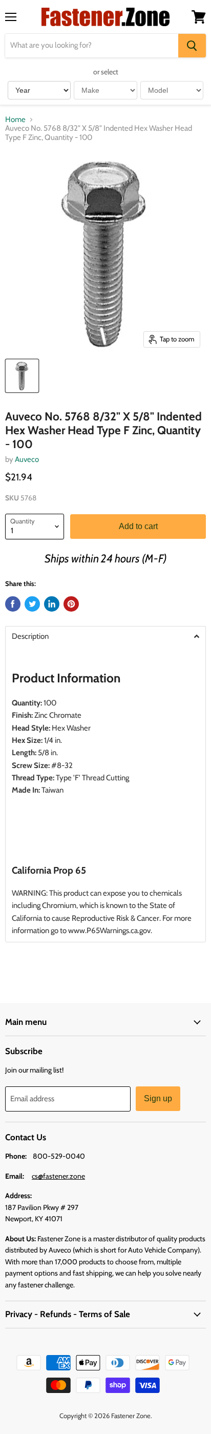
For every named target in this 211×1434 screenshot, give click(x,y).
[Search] (192, 45)
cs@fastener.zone (58, 1176)
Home (15, 119)
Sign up (158, 1098)
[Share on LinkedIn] (51, 604)
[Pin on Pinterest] (71, 604)
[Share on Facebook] (12, 604)
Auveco (27, 459)
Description (30, 636)
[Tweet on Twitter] (32, 604)
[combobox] (91, 45)
